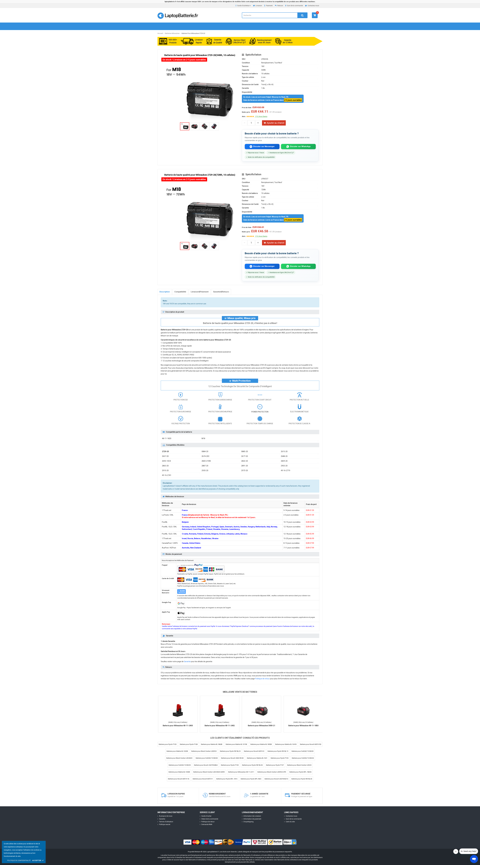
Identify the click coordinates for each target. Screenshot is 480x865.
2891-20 (244, 466)
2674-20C (205, 456)
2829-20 (284, 461)
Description (165, 292)
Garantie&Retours (221, 292)
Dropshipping (249, 822)
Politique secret (164, 824)
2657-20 (165, 456)
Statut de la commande (209, 819)
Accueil (160, 33)
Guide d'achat (206, 816)
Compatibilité (180, 292)
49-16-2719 (285, 470)
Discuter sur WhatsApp (300, 146)
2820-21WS (206, 461)
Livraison (259, 6)
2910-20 (165, 470)
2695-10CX (166, 461)
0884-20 (205, 451)
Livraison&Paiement (199, 292)
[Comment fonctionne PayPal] (242, 842)
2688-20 (284, 456)
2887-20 (205, 466)
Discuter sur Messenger (264, 146)
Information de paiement (252, 819)
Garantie (187, 661)
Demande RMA (206, 824)
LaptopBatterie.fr (181, 15)
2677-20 (244, 456)
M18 (203, 438)
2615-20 (284, 451)
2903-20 (284, 466)
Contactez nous (313, 6)
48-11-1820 (166, 438)
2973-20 (244, 470)
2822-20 (244, 461)
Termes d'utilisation (166, 822)
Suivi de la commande (295, 6)
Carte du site (290, 822)
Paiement (269, 6)
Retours (280, 6)
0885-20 (244, 451)
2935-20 (205, 470)
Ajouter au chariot (275, 123)
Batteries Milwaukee (172, 33)
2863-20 (165, 466)
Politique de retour (262, 679)
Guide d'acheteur (243, 6)
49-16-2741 (166, 475)
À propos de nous (165, 816)
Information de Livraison (252, 816)
